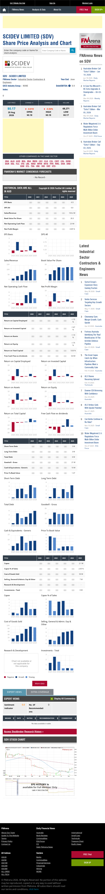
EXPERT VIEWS (14, 692)
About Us (57, 9)
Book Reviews (42, 835)
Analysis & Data (38, 9)
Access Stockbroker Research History (23, 731)
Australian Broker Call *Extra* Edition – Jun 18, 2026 (92, 71)
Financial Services (43, 863)
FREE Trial (84, 9)
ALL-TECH (5, 874)
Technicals (89, 385)
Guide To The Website (10, 835)
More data (39, 683)
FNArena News (18, 9)
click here (34, 889)
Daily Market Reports (90, 79)
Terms (3, 838)
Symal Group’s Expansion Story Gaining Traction (91, 285)
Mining (39, 868)
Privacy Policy (6, 841)
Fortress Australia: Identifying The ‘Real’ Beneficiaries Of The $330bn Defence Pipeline (93, 337)
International (76, 832)
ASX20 (3, 857)
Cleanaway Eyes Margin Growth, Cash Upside (93, 319)
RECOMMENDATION (47, 718)
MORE (38, 871)
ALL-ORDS (5, 871)
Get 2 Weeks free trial (17, 3)
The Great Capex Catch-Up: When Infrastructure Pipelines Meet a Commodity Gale (91, 361)
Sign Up (52, 3)
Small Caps (75, 835)
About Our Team (8, 832)
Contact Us (5, 844)
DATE (19, 718)
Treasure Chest (77, 841)
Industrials (40, 865)
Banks (38, 857)
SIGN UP (98, 9)
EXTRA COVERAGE (40, 692)
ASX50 (3, 860)
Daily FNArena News (44, 847)
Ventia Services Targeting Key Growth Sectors (93, 302)
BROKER (8, 718)
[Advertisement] (53, 22)
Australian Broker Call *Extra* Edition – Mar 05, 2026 (92, 109)
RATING (30, 718)
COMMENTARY (67, 718)
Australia (98, 326)
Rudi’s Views (76, 844)
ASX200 (4, 865)
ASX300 (4, 868)
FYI (37, 844)
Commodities (41, 838)
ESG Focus (98, 136)
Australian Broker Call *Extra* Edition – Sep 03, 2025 (92, 144)
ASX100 (4, 863)
